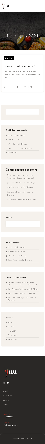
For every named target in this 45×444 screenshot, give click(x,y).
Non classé (9, 58)
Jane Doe (10, 183)
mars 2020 (12, 331)
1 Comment (36, 87)
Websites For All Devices (16, 140)
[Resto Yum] (5, 6)
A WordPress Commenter (16, 200)
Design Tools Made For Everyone (20, 148)
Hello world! (12, 152)
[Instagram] (8, 383)
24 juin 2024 (23, 87)
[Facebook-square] (4, 383)
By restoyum (9, 87)
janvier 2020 (12, 339)
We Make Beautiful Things (17, 144)
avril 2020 (11, 327)
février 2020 (12, 335)
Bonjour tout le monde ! (19, 66)
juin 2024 (11, 322)
